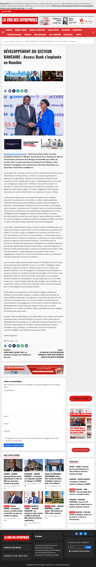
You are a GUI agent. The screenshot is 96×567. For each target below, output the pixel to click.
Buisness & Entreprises (37, 30)
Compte (78, 34)
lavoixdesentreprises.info (15, 154)
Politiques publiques (14, 34)
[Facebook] (76, 533)
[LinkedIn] (85, 533)
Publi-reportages (40, 34)
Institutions (66, 30)
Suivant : (51, 353)
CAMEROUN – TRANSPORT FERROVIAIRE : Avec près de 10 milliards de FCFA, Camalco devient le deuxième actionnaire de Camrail (80, 503)
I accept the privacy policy (80, 551)
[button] (3, 32)
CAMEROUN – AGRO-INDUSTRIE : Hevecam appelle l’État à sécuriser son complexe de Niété (80, 491)
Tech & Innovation (55, 34)
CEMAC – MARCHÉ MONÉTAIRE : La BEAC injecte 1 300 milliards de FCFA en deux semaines (54, 509)
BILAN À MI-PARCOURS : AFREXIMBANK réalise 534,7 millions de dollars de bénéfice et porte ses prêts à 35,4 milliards (53, 479)
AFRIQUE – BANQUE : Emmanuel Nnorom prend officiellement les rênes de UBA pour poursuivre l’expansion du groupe (13, 479)
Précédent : (17, 353)
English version (53, 30)
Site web (7, 431)
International (77, 30)
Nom (6, 416)
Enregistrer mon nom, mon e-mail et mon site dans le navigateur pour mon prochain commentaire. (32, 439)
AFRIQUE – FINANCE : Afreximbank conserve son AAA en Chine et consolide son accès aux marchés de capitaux (13, 511)
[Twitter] (81, 533)
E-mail (6, 424)
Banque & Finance (21, 30)
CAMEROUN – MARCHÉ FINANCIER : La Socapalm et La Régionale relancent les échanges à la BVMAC (33, 477)
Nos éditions (68, 34)
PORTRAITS (27, 34)
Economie (9, 30)
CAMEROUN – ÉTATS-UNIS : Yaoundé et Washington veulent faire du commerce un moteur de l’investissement (80, 515)
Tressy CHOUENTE (11, 486)
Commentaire (9, 390)
